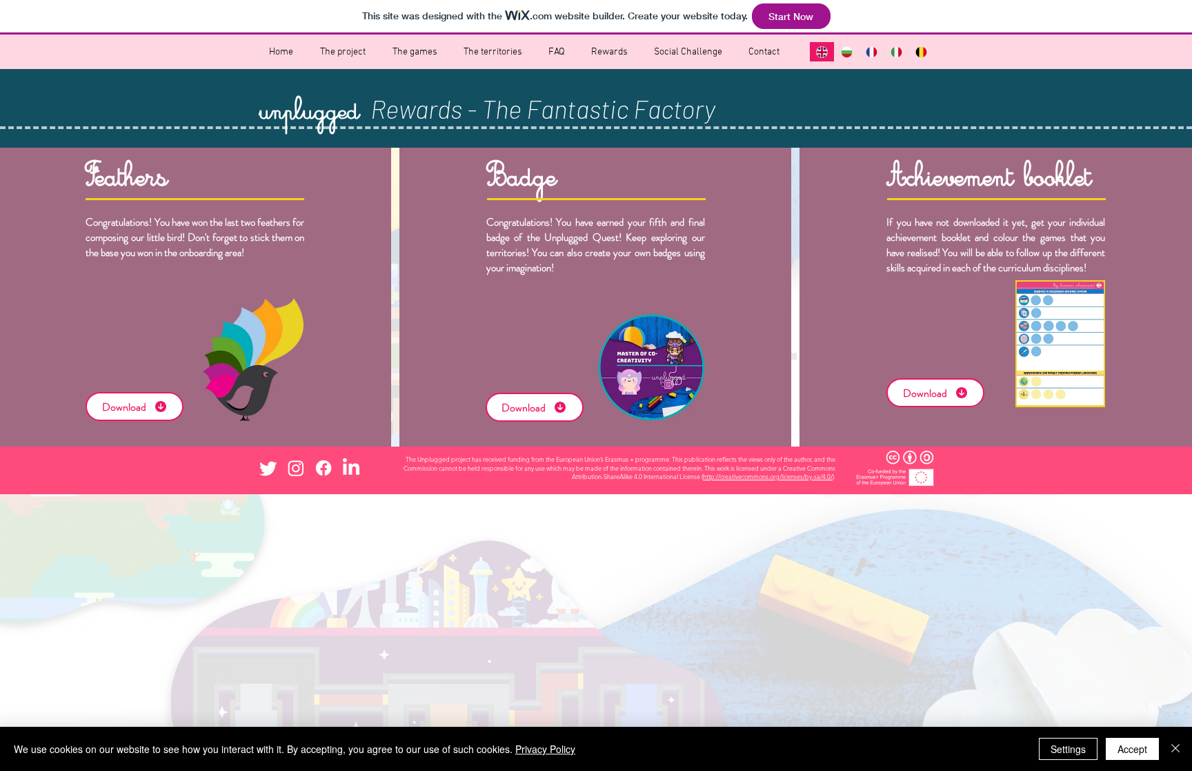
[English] (822, 51)
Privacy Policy (545, 749)
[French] (871, 51)
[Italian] (896, 51)
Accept (1132, 749)
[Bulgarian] (846, 51)
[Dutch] (920, 51)
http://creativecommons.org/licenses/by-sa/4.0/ (768, 476)
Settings (1068, 749)
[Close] (1175, 749)
